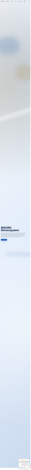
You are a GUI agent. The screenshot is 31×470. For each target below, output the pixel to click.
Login (28, 1)
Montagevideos (20, 1)
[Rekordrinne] (2, 1)
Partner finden (25, 1)
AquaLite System (8, 1)
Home (4, 1)
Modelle (12, 1)
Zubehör (16, 1)
